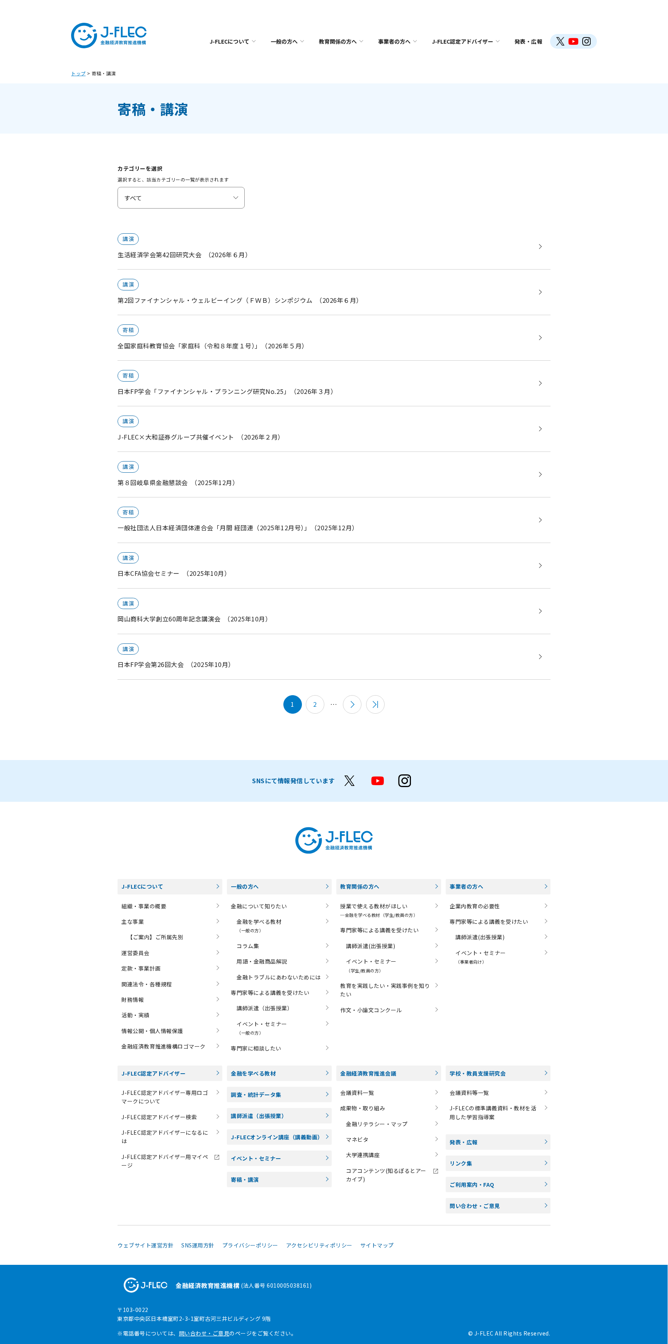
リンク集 (461, 1163)
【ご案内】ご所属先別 (155, 937)
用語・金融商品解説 (262, 961)
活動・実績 (135, 1015)
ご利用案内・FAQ (472, 1184)
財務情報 (132, 999)
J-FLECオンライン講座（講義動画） (277, 1137)
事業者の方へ (394, 41)
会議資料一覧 (357, 1092)
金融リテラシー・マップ (377, 1124)
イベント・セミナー (256, 1158)
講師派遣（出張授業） (265, 1008)
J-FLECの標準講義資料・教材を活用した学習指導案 (493, 1112)
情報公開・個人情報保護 (152, 1031)
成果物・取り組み (362, 1108)
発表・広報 (529, 41)
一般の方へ (284, 41)
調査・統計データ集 (256, 1094)
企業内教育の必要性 (475, 906)
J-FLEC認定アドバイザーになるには (164, 1136)
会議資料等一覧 (469, 1092)
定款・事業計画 (141, 968)
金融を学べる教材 (253, 1073)
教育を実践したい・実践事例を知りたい (385, 990)
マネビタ (357, 1139)
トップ (78, 73)
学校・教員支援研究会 (478, 1073)
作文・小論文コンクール (371, 1010)
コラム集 (248, 946)
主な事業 (132, 921)
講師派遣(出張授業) (370, 946)
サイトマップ (377, 1245)
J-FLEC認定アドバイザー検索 (159, 1117)
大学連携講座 (363, 1155)
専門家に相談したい (256, 1048)
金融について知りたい (259, 906)
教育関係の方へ (338, 41)
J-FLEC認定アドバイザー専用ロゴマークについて (164, 1097)
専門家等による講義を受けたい (270, 992)
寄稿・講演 (245, 1179)
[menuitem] (232, 41)
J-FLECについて (229, 41)
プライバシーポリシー (250, 1245)
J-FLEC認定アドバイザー (462, 41)
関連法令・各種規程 (146, 984)
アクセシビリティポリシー (319, 1245)
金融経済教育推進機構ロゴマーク (163, 1046)
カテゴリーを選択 (140, 168)
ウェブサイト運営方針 (146, 1245)
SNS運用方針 (198, 1245)
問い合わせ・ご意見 (475, 1206)
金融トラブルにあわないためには (279, 977)
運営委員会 (135, 953)
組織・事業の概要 (143, 906)
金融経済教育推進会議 (368, 1073)
